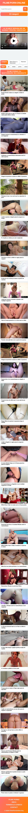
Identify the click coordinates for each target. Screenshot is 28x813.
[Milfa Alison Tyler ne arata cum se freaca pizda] (14, 495)
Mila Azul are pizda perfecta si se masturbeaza (13, 566)
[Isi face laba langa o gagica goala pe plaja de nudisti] (14, 638)
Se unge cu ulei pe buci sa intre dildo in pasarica (12, 730)
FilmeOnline (14, 3)
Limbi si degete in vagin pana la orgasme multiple (12, 442)
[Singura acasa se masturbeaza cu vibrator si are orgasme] (14, 125)
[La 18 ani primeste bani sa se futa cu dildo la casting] (14, 617)
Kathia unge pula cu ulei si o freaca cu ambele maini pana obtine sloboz (13, 114)
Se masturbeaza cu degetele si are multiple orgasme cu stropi (12, 484)
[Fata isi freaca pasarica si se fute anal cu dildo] (14, 311)
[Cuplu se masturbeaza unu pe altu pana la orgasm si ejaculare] (14, 700)
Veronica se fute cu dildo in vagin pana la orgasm (12, 258)
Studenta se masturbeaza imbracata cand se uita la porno (13, 156)
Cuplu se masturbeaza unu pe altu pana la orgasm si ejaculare (12, 709)
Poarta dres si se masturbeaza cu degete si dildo (13, 380)
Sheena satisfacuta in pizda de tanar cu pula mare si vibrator (13, 772)
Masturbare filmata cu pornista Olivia (11, 586)
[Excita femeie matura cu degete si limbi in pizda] (14, 83)
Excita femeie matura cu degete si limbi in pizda (12, 93)
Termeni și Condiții (14, 805)
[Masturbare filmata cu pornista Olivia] (14, 576)
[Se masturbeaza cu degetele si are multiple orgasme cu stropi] (14, 474)
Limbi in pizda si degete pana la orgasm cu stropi (12, 217)
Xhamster (23, 61)
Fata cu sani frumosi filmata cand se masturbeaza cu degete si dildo (11, 751)
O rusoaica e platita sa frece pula (10, 668)
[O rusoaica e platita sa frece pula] (14, 659)
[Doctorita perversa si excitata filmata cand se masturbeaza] (14, 515)
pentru (19, 66)
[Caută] (25, 9)
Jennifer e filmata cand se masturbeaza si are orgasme (13, 606)
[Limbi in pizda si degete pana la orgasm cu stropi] (14, 207)
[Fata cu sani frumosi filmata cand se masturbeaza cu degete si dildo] (14, 741)
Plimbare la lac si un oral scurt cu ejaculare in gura (13, 196)
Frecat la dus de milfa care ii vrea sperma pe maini (13, 400)
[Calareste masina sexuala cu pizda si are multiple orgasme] (14, 290)
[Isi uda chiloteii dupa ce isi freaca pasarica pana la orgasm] (14, 454)
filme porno (14, 799)
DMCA (14, 802)
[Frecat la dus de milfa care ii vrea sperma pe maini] (14, 391)
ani (8, 66)
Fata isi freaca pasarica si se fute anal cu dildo (13, 320)
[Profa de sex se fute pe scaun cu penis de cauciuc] (14, 269)
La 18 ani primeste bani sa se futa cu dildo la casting (13, 627)
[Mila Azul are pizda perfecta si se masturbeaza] (14, 557)
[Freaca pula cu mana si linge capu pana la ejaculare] (14, 679)
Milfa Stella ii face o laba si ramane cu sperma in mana (13, 546)
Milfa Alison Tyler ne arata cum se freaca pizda (13, 505)
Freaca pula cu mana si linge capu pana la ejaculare (12, 688)
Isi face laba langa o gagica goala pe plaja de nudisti (13, 648)
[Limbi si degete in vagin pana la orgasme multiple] (14, 433)
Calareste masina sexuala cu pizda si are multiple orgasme (12, 300)
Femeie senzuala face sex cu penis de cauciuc (13, 340)
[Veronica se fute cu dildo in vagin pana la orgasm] (14, 248)
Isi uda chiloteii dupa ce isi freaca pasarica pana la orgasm (12, 463)
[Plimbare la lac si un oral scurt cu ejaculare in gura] (14, 187)
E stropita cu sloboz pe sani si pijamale (11, 238)
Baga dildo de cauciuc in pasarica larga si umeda (12, 421)
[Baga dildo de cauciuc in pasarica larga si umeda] (14, 412)
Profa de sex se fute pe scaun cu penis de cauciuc (12, 279)
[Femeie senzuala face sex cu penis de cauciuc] (14, 330)
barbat (13, 66)
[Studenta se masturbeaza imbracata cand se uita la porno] (14, 146)
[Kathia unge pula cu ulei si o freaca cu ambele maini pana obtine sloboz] (14, 104)
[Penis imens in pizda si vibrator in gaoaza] (14, 783)
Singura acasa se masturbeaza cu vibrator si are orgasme (13, 135)
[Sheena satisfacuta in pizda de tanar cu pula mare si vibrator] (14, 762)
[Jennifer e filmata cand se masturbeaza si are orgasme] (14, 596)
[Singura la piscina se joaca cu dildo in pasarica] (14, 167)
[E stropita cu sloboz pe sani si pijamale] (14, 228)
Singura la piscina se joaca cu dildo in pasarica (14, 176)
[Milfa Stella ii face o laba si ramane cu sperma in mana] (14, 536)
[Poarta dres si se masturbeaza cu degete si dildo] (14, 370)
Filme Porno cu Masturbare (13, 62)
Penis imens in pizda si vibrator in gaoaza (12, 792)
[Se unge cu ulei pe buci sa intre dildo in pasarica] (14, 720)
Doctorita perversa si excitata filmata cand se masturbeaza (13, 525)
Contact (14, 807)
